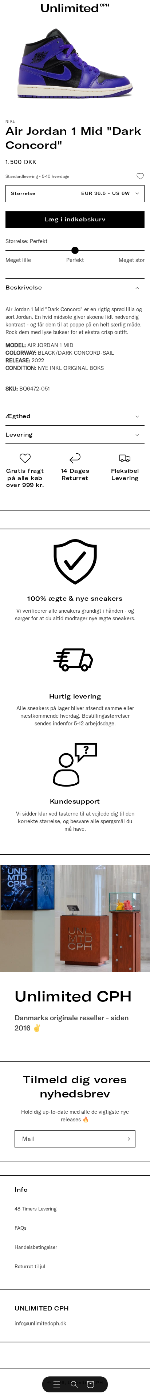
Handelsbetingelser (36, 1247)
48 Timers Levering (35, 1208)
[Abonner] (127, 1138)
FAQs (21, 1228)
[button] (57, 1384)
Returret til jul (30, 1266)
